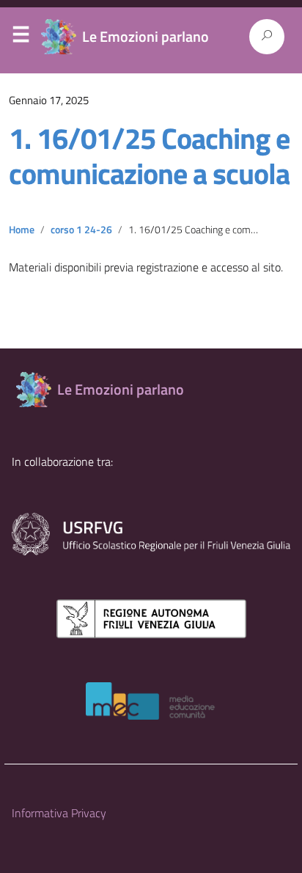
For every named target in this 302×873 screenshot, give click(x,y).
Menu (20, 37)
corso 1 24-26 (81, 230)
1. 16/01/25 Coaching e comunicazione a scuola (149, 156)
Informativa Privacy (59, 813)
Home (21, 230)
